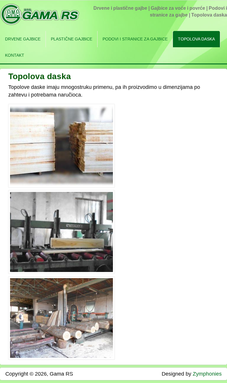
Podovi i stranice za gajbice (135, 39)
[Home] (40, 24)
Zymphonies (207, 374)
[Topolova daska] (61, 186)
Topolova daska (196, 39)
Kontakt (14, 55)
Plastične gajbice (71, 39)
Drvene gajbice (22, 39)
